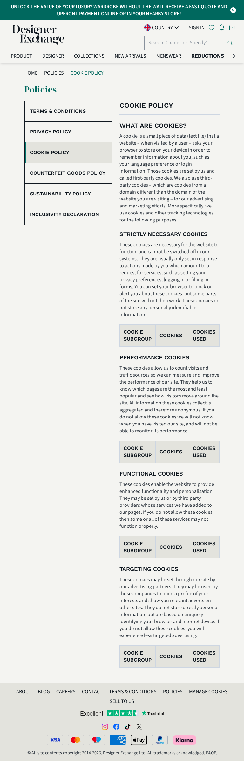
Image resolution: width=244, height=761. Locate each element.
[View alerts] (224, 28)
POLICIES (173, 691)
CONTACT (92, 691)
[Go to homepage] (38, 35)
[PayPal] (159, 740)
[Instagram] (105, 726)
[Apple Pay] (138, 740)
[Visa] (54, 740)
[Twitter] (139, 726)
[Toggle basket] (232, 27)
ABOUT (23, 691)
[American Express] (117, 740)
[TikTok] (128, 726)
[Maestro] (96, 740)
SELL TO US (122, 701)
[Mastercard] (75, 740)
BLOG (44, 691)
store (172, 13)
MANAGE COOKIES (208, 691)
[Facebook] (116, 726)
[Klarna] (185, 740)
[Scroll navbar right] (234, 56)
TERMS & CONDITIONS (133, 691)
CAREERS (66, 691)
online (110, 13)
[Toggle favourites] (213, 27)
